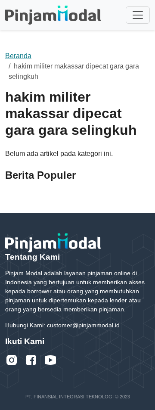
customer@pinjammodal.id (83, 325)
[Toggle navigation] (138, 15)
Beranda (18, 55)
